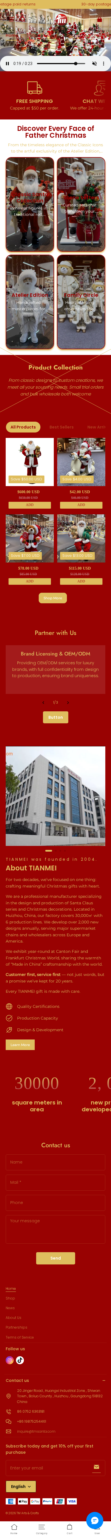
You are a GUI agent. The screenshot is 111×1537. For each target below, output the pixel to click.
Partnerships (16, 1327)
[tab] (48, 851)
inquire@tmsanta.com (36, 1431)
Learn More (20, 1045)
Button (55, 717)
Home (11, 1288)
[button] (11, 19)
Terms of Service (20, 1337)
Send (55, 1258)
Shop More (53, 598)
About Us (13, 1317)
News (10, 1307)
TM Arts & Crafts (28, 1513)
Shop (10, 1298)
